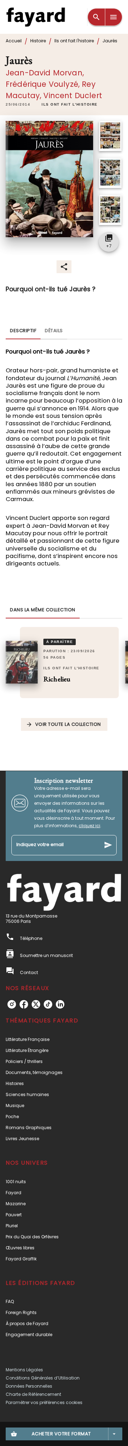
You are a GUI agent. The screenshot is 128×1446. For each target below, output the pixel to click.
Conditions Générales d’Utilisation (43, 1378)
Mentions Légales (24, 1370)
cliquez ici (89, 826)
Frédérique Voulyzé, (44, 84)
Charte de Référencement (33, 1394)
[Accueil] (35, 17)
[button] (70, 105)
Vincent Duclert (72, 95)
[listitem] (12, 1004)
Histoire (38, 41)
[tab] (23, 330)
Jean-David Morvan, (45, 73)
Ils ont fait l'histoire (74, 41)
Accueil (14, 41)
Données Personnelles (29, 1386)
